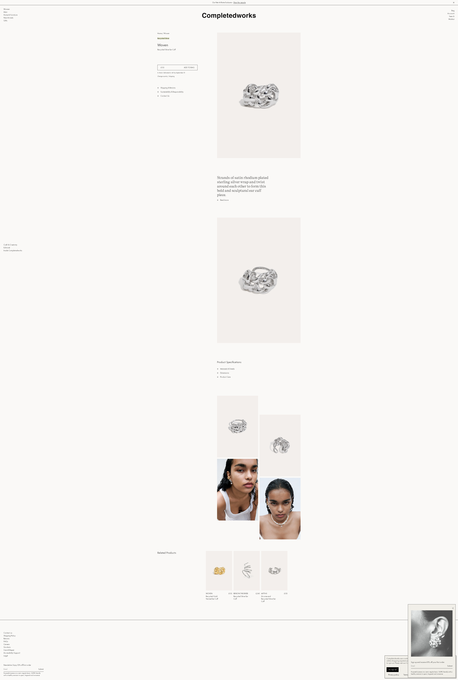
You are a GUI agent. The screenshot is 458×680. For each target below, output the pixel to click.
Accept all (393, 669)
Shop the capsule (239, 2)
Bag (452, 10)
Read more (224, 200)
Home (159, 33)
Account (451, 13)
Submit (41, 669)
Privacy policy (393, 675)
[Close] (453, 608)
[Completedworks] (229, 16)
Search (451, 16)
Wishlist (451, 19)
